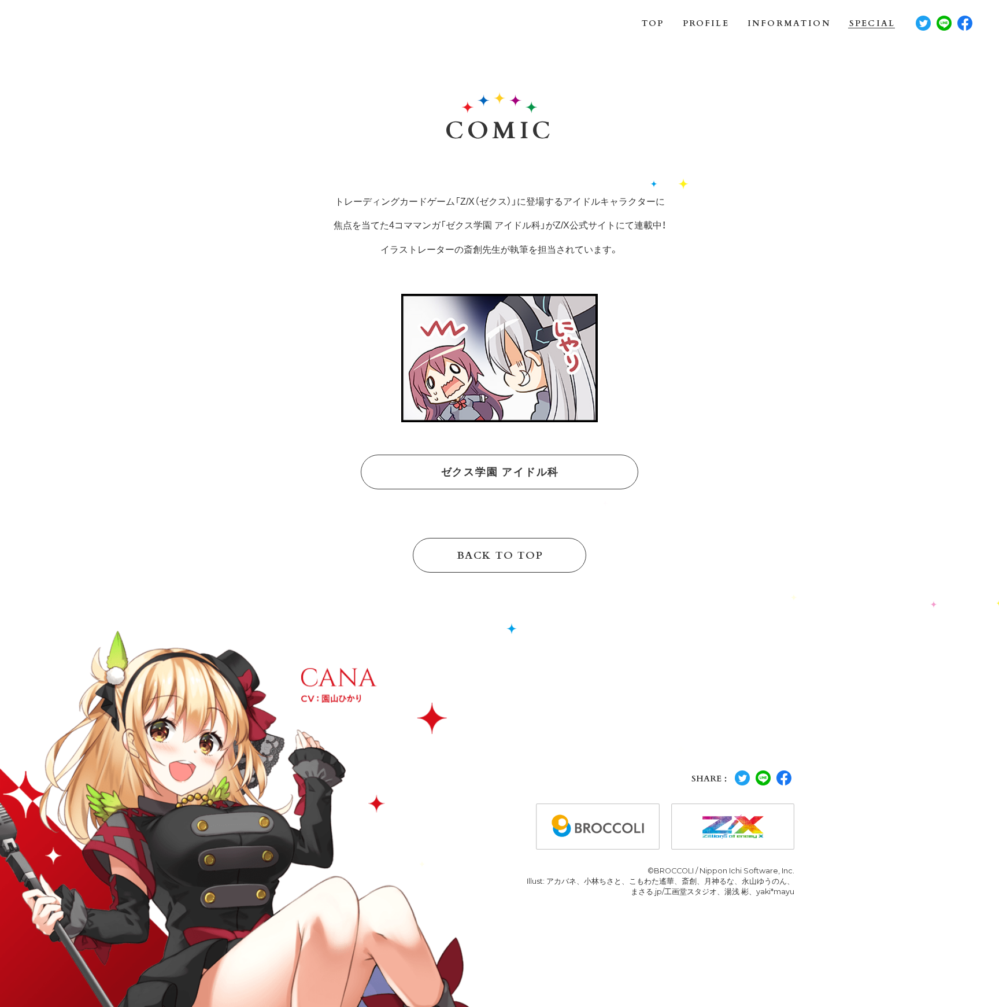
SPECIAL (872, 24)
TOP (653, 24)
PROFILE (706, 24)
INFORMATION (789, 24)
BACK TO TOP (500, 555)
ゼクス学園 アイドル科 (500, 472)
